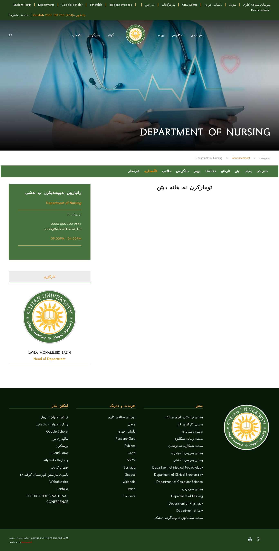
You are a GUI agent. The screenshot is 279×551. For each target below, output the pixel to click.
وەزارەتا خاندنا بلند (55, 460)
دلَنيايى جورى (213, 4)
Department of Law (189, 510)
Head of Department (49, 358)
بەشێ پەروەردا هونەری (187, 453)
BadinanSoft (26, 542)
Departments (46, 4)
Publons (129, 445)
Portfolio (62, 489)
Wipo (131, 489)
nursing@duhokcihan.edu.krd (63, 229)
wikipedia (129, 481)
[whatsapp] (258, 539)
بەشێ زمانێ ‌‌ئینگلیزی (188, 438)
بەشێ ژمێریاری (192, 431)
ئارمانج (225, 171)
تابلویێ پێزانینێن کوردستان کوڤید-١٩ (44, 474)
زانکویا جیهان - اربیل (54, 417)
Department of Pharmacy (186, 503)
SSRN (131, 460)
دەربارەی (197, 35)
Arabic (25, 15)
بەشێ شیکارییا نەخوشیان (185, 445)
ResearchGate (125, 438)
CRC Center (189, 4)
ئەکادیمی (177, 35)
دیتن (237, 171)
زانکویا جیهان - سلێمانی (52, 424)
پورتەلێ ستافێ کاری (256, 4)
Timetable (96, 4)
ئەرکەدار (133, 171)
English (13, 15)
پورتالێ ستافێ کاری (121, 417)
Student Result (22, 4)
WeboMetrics (58, 481)
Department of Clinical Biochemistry (178, 474)
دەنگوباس (182, 171)
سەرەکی (262, 171)
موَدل (232, 4)
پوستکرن (62, 445)
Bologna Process (120, 4)
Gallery (210, 171)
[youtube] (250, 539)
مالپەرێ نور (60, 438)
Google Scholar (72, 4)
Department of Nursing (187, 496)
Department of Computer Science (179, 481)
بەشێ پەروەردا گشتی (188, 460)
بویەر (197, 171)
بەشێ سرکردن (192, 489)
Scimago (129, 467)
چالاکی (166, 171)
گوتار (110, 35)
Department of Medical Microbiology (177, 467)
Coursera (129, 496)
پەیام (249, 171)
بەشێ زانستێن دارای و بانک (184, 417)
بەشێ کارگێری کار (190, 424)
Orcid (131, 453)
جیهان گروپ (59, 467)
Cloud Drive (59, 453)
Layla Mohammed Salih (49, 352)
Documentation (260, 10)
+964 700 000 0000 (66, 224)
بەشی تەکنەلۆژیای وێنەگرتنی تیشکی (178, 517)
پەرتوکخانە (168, 4)
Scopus (130, 474)
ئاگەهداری (150, 171)
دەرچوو (150, 4)
